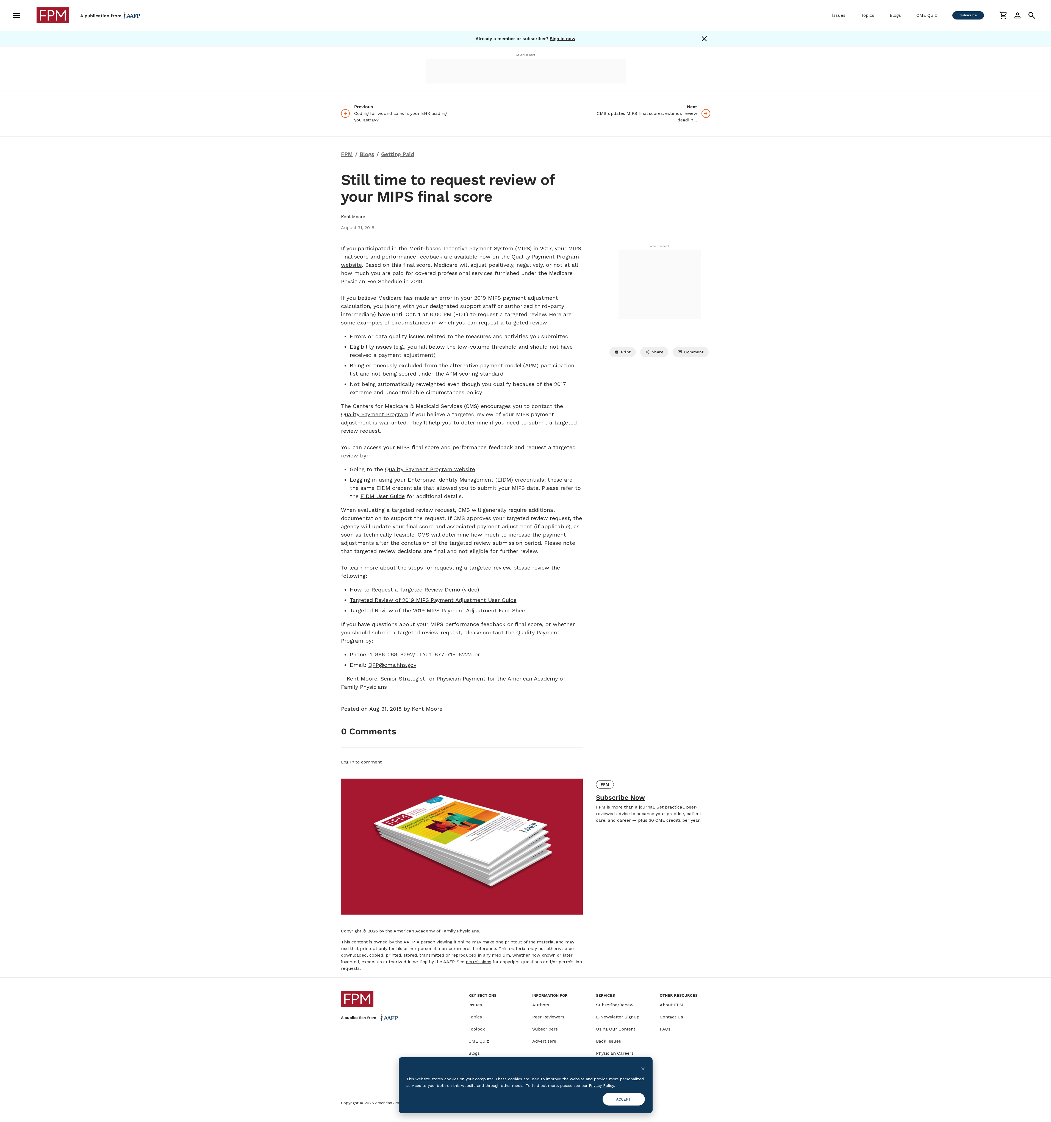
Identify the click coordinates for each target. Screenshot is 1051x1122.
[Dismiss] (704, 39)
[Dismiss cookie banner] (643, 1068)
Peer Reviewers (548, 1017)
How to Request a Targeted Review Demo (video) (414, 589)
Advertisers (544, 1041)
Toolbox (476, 1029)
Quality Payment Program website (430, 469)
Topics (867, 15)
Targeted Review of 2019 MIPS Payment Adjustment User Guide (433, 600)
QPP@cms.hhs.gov (392, 665)
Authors (540, 1004)
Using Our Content (615, 1029)
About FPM (671, 1004)
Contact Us (671, 1017)
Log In (347, 762)
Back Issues (608, 1041)
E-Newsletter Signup (617, 1017)
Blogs (895, 15)
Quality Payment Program (374, 414)
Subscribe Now (620, 797)
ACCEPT (623, 1099)
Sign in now (562, 38)
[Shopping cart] (1003, 15)
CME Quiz (926, 15)
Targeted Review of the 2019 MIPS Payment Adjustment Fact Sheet (438, 610)
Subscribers (545, 1029)
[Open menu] (16, 15)
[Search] (1032, 15)
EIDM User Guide (382, 496)
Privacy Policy (601, 1085)
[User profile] (1017, 15)
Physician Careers (615, 1053)
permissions (478, 961)
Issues (838, 15)
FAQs (665, 1029)
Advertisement (525, 54)
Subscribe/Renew (614, 1004)
